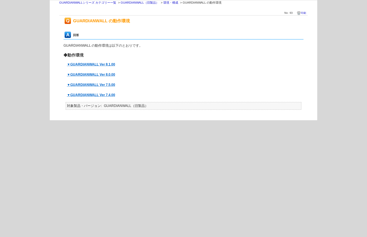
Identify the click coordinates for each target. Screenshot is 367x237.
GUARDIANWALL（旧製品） (140, 2)
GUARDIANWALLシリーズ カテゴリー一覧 (87, 2)
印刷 (303, 12)
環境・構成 (170, 2)
